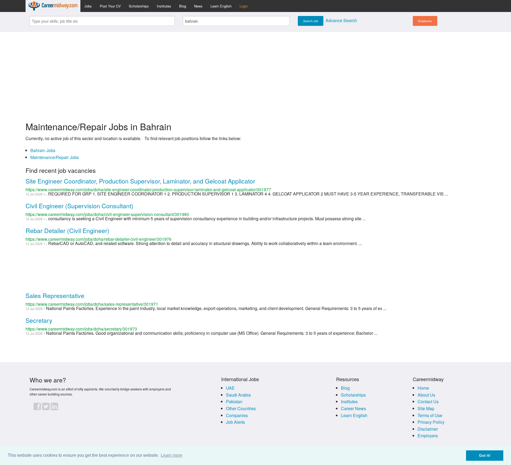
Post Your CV (110, 6)
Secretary (39, 320)
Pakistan (234, 401)
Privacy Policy (431, 422)
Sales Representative (55, 295)
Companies (237, 415)
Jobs (88, 6)
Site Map (426, 408)
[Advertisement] (255, 73)
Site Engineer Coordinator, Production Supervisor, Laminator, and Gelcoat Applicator (140, 181)
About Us (426, 395)
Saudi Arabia (238, 395)
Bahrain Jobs (42, 150)
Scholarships (139, 6)
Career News (353, 408)
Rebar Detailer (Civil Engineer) (67, 230)
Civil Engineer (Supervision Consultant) (79, 205)
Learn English (221, 6)
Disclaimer (428, 429)
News (198, 6)
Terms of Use (430, 415)
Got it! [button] (485, 455)
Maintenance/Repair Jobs (54, 157)
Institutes (164, 6)
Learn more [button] (171, 455)
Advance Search (341, 20)
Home (423, 388)
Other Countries (241, 408)
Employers (425, 21)
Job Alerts (235, 422)
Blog (182, 6)
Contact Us (428, 401)
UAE (230, 388)
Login (244, 6)
